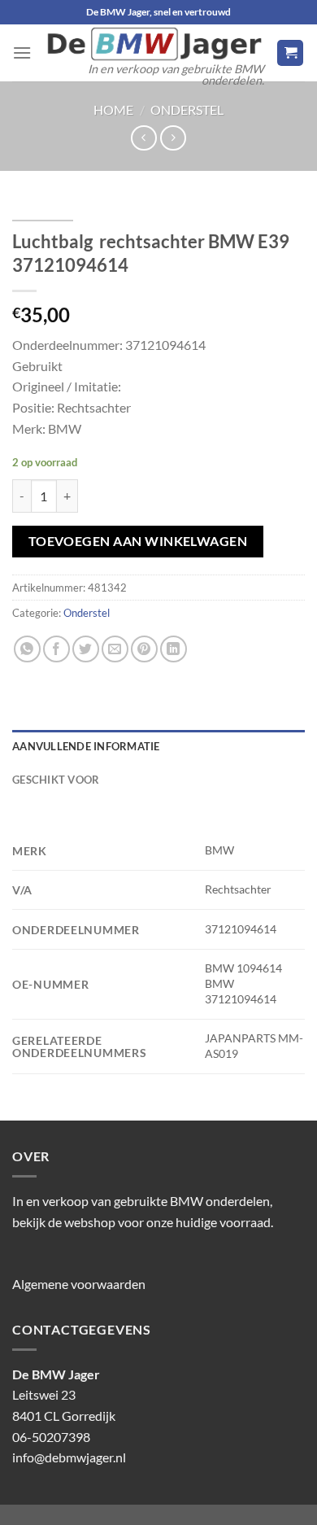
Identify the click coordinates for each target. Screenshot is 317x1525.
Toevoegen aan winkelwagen (138, 541)
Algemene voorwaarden (78, 1283)
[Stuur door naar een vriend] (115, 649)
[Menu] (22, 52)
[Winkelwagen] (290, 53)
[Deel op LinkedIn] (173, 649)
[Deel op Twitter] (85, 649)
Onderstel (187, 109)
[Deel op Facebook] (56, 649)
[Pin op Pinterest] (144, 649)
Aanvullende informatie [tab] (86, 746)
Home (113, 109)
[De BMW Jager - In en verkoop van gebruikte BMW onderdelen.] (154, 43)
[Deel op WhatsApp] (27, 649)
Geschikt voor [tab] (55, 779)
